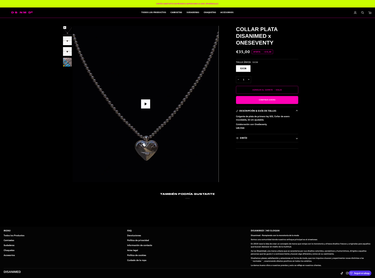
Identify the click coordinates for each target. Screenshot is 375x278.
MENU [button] (7, 230)
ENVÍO (243, 138)
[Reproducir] (145, 104)
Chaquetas (9, 250)
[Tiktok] (342, 273)
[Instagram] (347, 273)
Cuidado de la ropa (136, 260)
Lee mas (240, 127)
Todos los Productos (14, 235)
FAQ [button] (129, 230)
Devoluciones (134, 235)
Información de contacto (139, 245)
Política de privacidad (138, 240)
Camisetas (9, 240)
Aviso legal (132, 250)
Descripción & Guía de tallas (257, 111)
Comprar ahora (267, 100)
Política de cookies (136, 255)
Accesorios (9, 255)
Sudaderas (9, 245)
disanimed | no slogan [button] (265, 230)
